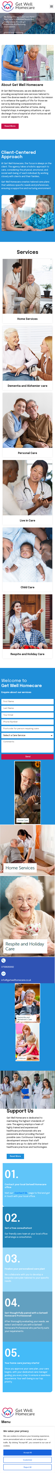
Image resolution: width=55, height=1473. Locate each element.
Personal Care (27, 453)
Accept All (27, 1452)
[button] (51, 6)
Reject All (27, 1467)
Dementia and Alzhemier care (27, 386)
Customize (27, 1460)
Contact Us (20, 1193)
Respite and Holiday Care (27, 654)
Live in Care (27, 520)
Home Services (27, 319)
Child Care (27, 587)
